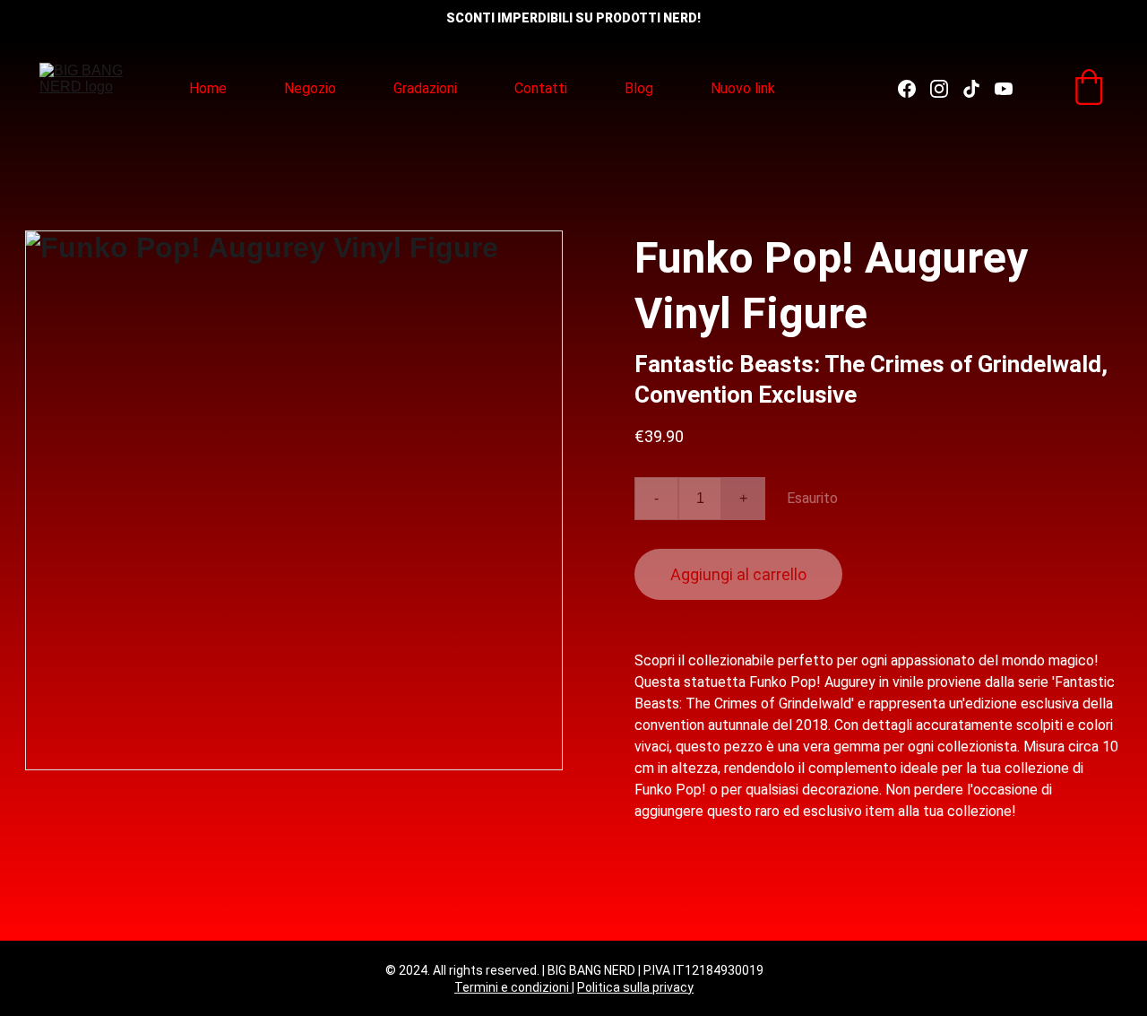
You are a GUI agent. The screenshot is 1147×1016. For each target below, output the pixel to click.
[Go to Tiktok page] (978, 89)
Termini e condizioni (513, 987)
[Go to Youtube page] (1004, 89)
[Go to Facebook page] (914, 89)
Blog (639, 88)
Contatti (540, 88)
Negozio (310, 88)
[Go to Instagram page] (946, 89)
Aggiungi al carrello (738, 574)
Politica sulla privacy (635, 987)
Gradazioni (425, 88)
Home (208, 88)
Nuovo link (743, 88)
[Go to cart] (1089, 88)
